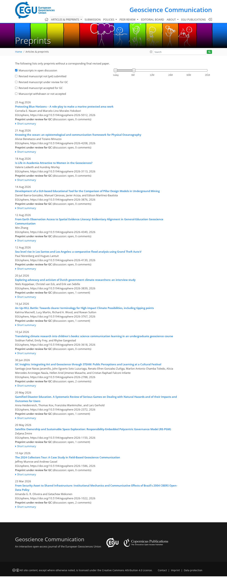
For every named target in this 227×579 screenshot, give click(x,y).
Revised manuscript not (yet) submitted (42, 76)
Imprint (175, 570)
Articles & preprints (37, 51)
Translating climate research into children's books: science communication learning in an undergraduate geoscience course (94, 336)
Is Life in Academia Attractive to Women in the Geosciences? (53, 163)
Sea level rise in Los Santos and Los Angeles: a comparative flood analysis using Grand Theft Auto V (78, 251)
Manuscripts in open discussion (38, 70)
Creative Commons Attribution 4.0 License (127, 570)
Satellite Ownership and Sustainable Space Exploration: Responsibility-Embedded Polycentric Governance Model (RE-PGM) (93, 429)
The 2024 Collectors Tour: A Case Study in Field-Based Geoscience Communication (67, 457)
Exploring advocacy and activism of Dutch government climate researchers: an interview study (75, 280)
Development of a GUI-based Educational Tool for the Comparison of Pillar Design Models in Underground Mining (87, 191)
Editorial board (152, 19)
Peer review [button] (128, 19)
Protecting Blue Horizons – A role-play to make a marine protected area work (64, 106)
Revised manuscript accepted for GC (41, 88)
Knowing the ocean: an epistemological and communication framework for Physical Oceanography (78, 134)
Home (18, 51)
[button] (151, 51)
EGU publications (193, 19)
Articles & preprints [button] (65, 19)
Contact (162, 570)
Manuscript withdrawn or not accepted (42, 93)
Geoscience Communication (170, 9)
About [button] (171, 19)
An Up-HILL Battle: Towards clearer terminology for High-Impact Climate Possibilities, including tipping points (84, 308)
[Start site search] (209, 52)
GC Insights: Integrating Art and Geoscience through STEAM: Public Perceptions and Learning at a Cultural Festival (88, 364)
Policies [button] (109, 19)
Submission (93, 19)
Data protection (193, 570)
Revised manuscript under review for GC (43, 82)
